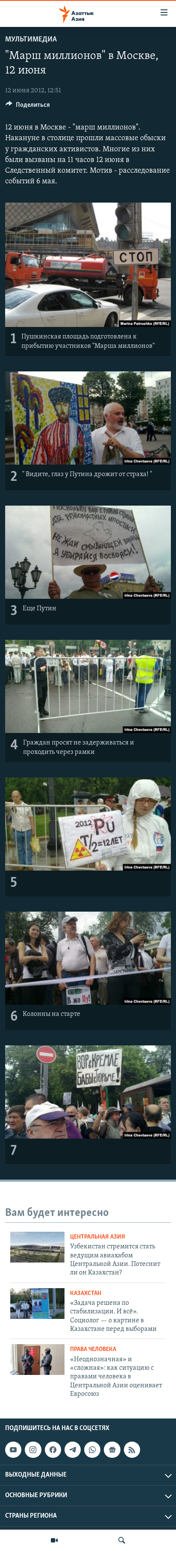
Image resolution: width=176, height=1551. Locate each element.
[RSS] (132, 1450)
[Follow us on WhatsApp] (92, 1450)
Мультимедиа (31, 40)
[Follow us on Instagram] (33, 1450)
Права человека (93, 1349)
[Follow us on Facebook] (53, 1450)
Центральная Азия (97, 1237)
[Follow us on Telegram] (73, 1450)
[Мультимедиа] (54, 1540)
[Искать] (122, 1540)
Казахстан (85, 1293)
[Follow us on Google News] (112, 1450)
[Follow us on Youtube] (13, 1450)
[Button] (28, 107)
